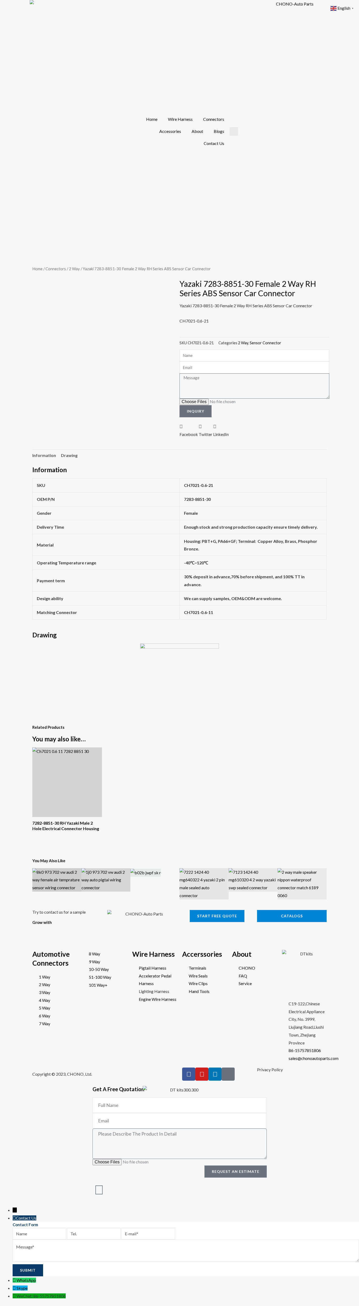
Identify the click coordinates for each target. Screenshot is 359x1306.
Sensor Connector (265, 343)
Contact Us (214, 143)
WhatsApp (26, 1280)
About (197, 131)
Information (44, 455)
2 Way (74, 268)
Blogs (219, 131)
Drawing (69, 455)
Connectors (213, 119)
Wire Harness (180, 119)
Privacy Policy (270, 1069)
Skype (22, 1288)
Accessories (170, 131)
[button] (233, 131)
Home (151, 119)
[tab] (44, 455)
